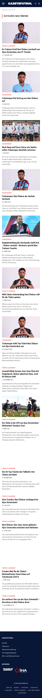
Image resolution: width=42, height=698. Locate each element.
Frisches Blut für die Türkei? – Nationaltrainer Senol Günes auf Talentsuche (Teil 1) (16, 574)
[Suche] (39, 3)
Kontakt (4, 643)
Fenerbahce (24, 687)
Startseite (4, 10)
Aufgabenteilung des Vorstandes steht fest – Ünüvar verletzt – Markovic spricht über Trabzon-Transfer (20, 245)
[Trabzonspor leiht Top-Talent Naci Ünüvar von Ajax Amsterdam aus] (21, 327)
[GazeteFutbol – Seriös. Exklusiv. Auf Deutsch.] (20, 3)
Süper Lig (9, 687)
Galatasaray (34, 687)
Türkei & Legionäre (20, 690)
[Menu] (3, 3)
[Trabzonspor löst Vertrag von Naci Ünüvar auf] (21, 81)
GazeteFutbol (22, 693)
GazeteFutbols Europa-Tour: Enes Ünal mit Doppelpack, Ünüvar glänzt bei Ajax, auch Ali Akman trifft (20, 374)
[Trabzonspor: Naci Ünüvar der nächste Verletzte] (21, 179)
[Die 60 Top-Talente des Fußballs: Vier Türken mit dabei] (21, 455)
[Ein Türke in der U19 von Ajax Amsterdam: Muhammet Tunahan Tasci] (21, 406)
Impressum (5, 646)
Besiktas (16, 687)
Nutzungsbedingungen (9, 653)
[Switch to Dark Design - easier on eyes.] (35, 3)
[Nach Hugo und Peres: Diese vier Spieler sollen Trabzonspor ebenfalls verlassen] (21, 130)
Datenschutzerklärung (9, 649)
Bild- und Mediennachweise (10, 656)
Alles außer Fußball (34, 690)
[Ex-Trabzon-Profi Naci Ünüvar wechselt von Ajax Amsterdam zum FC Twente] (21, 32)
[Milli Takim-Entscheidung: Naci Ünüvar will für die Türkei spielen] (21, 278)
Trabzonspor (8, 690)
